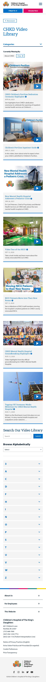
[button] (40, 4)
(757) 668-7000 (8, 631)
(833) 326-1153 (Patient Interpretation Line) (19, 637)
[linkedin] (23, 672)
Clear (19, 56)
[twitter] (27, 672)
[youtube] (32, 672)
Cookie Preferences (10, 649)
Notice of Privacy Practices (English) (16, 642)
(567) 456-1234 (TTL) (11, 634)
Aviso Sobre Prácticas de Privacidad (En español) (21, 645)
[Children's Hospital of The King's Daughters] (15, 4)
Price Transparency (10, 652)
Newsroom (11, 21)
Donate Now (33, 11)
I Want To (11, 11)
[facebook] (14, 672)
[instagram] (18, 672)
